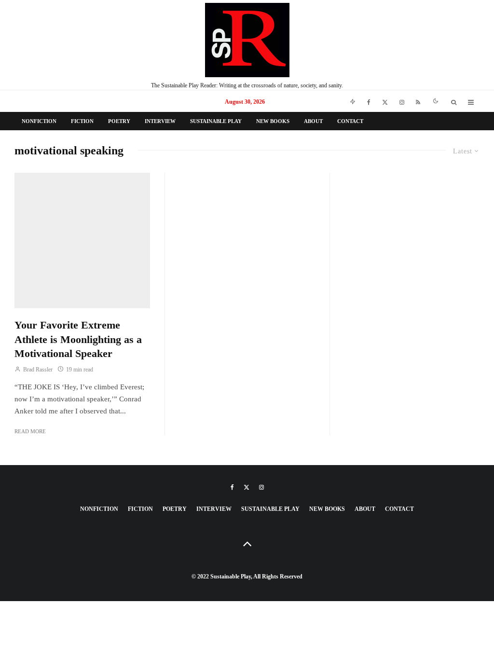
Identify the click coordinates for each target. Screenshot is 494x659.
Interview (160, 121)
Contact (350, 121)
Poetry (119, 121)
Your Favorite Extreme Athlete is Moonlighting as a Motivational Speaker (78, 339)
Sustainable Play (216, 121)
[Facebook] (368, 101)
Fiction (82, 121)
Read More (30, 431)
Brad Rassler (37, 369)
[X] (385, 101)
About (313, 121)
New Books (272, 121)
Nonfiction (39, 121)
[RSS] (418, 101)
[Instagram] (402, 101)
